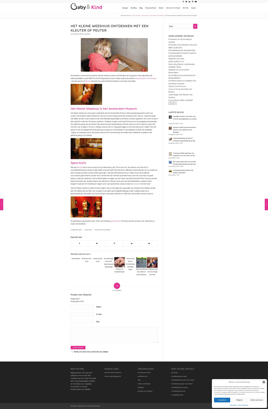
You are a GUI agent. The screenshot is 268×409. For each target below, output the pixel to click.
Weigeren (239, 400)
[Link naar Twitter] (186, 1)
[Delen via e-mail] (149, 243)
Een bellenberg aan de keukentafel (181, 50)
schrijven (136, 184)
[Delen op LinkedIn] (131, 243)
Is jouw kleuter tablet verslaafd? (180, 100)
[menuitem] (125, 8)
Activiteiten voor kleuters (80, 34)
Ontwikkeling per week (178, 376)
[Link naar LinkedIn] (189, 1)
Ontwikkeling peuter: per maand (182, 384)
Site (97, 322)
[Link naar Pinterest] (192, 1)
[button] (264, 382)
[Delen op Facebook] (79, 243)
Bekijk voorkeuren (257, 400)
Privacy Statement (243, 405)
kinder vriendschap (144, 384)
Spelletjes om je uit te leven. (178, 70)
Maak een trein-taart (176, 59)
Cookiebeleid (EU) (177, 395)
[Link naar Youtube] (195, 1)
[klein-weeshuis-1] (114, 55)
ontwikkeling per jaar (178, 391)
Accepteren (222, 400)
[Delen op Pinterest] (114, 243)
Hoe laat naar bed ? (144, 372)
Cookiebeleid (233, 405)
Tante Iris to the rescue (177, 86)
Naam (99, 307)
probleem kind (142, 376)
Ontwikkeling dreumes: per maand (182, 380)
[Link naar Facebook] (183, 1)
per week (174, 372)
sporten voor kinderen (145, 391)
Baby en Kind (82, 406)
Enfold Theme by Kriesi (93, 406)
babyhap (141, 387)
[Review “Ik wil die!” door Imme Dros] (266, 204)
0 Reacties (88, 230)
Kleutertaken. (173, 72)
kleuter (88, 81)
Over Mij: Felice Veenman (112, 372)
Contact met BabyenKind (112, 376)
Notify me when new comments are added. (91, 352)
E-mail (99, 314)
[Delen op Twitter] (97, 243)
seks (139, 380)
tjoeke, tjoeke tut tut (176, 61)
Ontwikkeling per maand (179, 387)
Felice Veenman (104, 230)
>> (175, 103)
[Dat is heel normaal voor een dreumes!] (1, 204)
